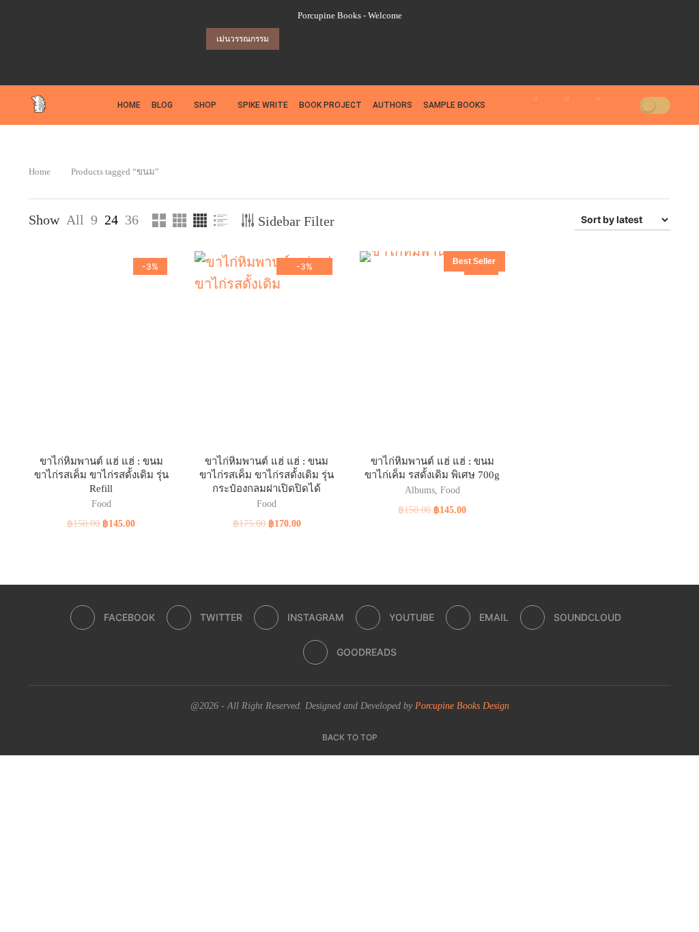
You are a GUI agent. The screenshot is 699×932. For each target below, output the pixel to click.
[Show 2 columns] (159, 220)
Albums (420, 490)
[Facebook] (300, 62)
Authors (392, 105)
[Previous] (292, 39)
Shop (205, 105)
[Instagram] (338, 62)
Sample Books (454, 105)
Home (129, 105)
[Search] (624, 105)
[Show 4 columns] (200, 220)
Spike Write (263, 105)
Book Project (330, 105)
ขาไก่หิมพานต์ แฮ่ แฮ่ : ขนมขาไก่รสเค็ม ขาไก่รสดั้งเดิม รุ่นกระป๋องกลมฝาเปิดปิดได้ (266, 475)
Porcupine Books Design (462, 706)
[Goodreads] (415, 62)
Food (101, 504)
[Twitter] (319, 62)
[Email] (376, 62)
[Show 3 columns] (179, 220)
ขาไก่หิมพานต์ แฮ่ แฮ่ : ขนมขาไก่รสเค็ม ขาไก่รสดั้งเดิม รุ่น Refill (101, 475)
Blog (162, 105)
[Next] (310, 39)
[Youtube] (357, 62)
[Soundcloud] (396, 62)
